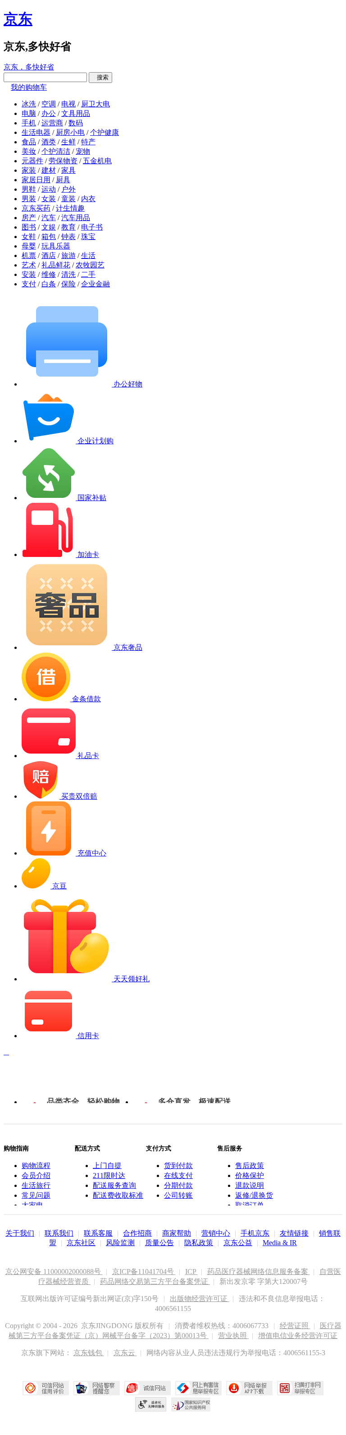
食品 (29, 142)
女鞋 (29, 236)
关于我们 (19, 1233)
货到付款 (178, 1165)
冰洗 (29, 104)
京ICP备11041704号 (144, 1271)
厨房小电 (70, 132)
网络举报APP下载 (249, 1388)
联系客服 (98, 1233)
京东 (18, 19)
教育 (68, 227)
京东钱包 (88, 1353)
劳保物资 (63, 161)
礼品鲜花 (55, 265)
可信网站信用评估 (46, 1388)
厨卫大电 (95, 104)
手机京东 (255, 1233)
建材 (48, 170)
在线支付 (178, 1175)
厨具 (63, 180)
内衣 (88, 198)
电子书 (92, 227)
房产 (29, 217)
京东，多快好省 (29, 67)
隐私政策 (198, 1242)
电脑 (29, 113)
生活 (88, 255)
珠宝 (88, 236)
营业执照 (233, 1335)
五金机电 (97, 161)
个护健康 (104, 132)
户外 (68, 189)
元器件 (32, 161)
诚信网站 (147, 1388)
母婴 (29, 246)
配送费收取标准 (118, 1195)
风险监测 (120, 1242)
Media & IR (280, 1242)
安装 (29, 274)
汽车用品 (75, 217)
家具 (68, 170)
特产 (88, 142)
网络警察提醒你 (96, 1388)
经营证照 (295, 1325)
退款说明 (249, 1185)
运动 (48, 189)
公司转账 (178, 1195)
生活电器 (36, 132)
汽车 (48, 217)
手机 (29, 123)
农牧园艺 (90, 265)
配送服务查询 (114, 1185)
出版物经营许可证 (199, 1298)
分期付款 (178, 1185)
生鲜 (68, 142)
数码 (75, 123)
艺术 (29, 265)
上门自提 (107, 1165)
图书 (29, 227)
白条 (48, 284)
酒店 (48, 255)
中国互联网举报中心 (198, 1388)
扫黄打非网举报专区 (300, 1388)
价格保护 (249, 1175)
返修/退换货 (254, 1195)
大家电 (32, 1205)
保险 (68, 284)
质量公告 (159, 1242)
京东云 (125, 1353)
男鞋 (29, 189)
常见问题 (36, 1195)
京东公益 (237, 1242)
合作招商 (137, 1233)
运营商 (52, 123)
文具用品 (75, 113)
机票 (29, 255)
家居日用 (36, 180)
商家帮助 (176, 1233)
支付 (29, 284)
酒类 (48, 142)
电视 (68, 104)
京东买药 (36, 208)
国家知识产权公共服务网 (191, 1404)
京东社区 (81, 1242)
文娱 (48, 227)
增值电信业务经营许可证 (297, 1335)
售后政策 (249, 1165)
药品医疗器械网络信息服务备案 (258, 1271)
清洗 (68, 274)
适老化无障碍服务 (151, 1404)
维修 (48, 274)
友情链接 (294, 1233)
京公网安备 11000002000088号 (54, 1271)
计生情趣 (70, 208)
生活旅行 (36, 1185)
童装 (68, 198)
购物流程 (36, 1165)
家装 (29, 170)
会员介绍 (36, 1175)
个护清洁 (55, 151)
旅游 (68, 255)
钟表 (68, 236)
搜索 (100, 77)
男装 (29, 198)
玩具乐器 (55, 246)
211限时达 (109, 1175)
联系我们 (59, 1233)
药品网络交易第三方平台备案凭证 (155, 1281)
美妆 (29, 151)
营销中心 (215, 1233)
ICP (191, 1271)
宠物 (83, 151)
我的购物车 (29, 87)
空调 (48, 104)
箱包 (48, 236)
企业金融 (95, 284)
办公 (48, 113)
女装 (48, 198)
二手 (88, 274)
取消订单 (249, 1205)
